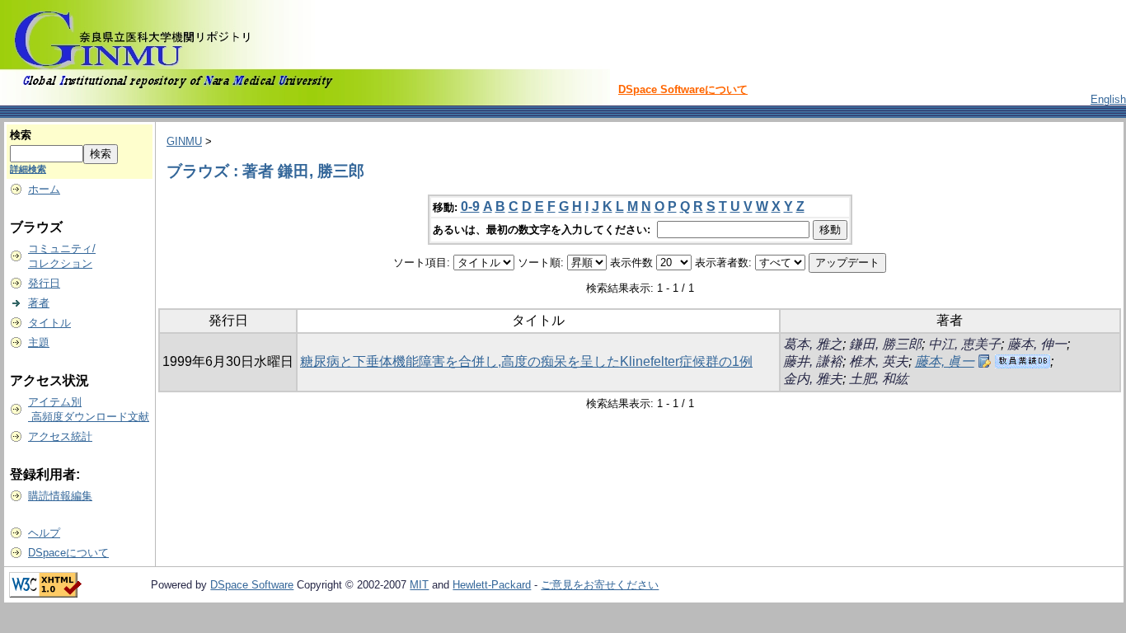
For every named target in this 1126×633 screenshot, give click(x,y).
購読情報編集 (60, 496)
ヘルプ (44, 533)
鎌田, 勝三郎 (885, 344)
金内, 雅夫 (812, 379)
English (1108, 99)
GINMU (184, 141)
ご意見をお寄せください (600, 585)
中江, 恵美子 (964, 344)
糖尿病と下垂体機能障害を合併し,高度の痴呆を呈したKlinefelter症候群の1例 (526, 361)
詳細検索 (28, 169)
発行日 (44, 283)
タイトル (49, 322)
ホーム (44, 189)
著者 (38, 303)
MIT (419, 585)
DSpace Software (251, 585)
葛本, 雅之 (812, 344)
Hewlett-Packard (492, 585)
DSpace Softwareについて (683, 89)
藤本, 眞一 (944, 361)
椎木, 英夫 (878, 361)
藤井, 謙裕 (812, 361)
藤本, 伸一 (1037, 344)
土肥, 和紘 (878, 379)
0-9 (470, 206)
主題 (38, 342)
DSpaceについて (68, 552)
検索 (20, 135)
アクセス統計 (60, 436)
